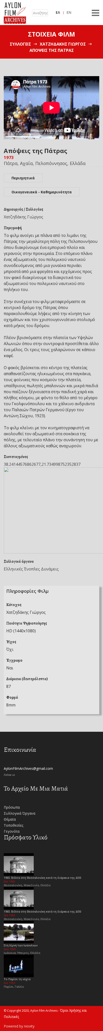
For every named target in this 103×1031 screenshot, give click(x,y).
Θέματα (10, 819)
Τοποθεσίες (13, 825)
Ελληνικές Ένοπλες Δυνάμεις (31, 569)
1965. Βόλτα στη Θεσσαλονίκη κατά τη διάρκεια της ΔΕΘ (42, 877)
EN (68, 12)
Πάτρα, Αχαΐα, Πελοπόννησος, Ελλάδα (45, 163)
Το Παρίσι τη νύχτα (17, 979)
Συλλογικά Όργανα (19, 813)
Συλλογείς (20, 44)
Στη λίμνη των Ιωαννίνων (21, 945)
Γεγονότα (12, 831)
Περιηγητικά (23, 178)
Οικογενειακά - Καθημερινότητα (42, 192)
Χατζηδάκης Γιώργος (63, 44)
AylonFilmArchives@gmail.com (28, 768)
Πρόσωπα (12, 807)
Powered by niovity (19, 1026)
